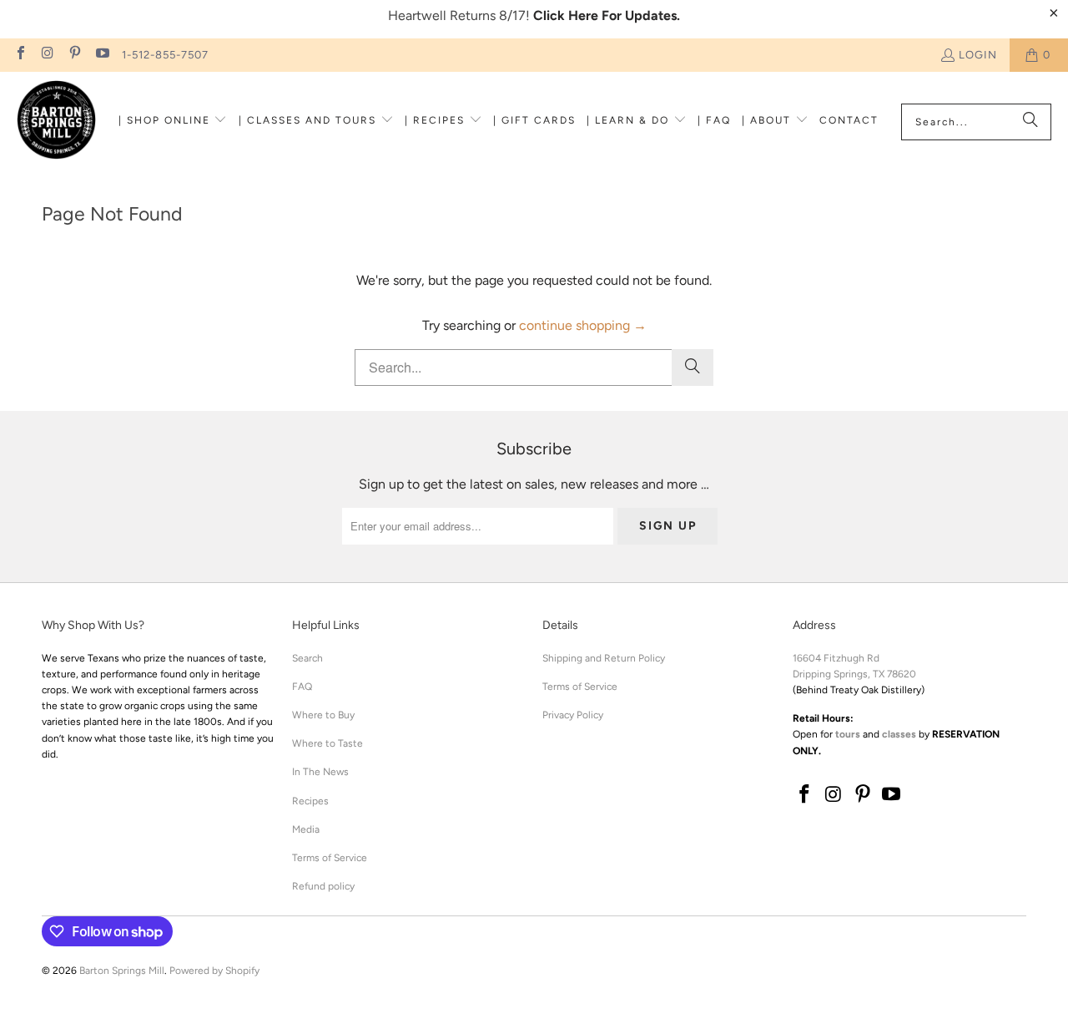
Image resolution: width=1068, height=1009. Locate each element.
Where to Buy (323, 715)
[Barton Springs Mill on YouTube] (100, 54)
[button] (173, 121)
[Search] (1030, 122)
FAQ (302, 686)
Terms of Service (329, 858)
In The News (320, 772)
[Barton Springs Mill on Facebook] (20, 54)
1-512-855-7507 (165, 54)
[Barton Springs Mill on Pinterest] (74, 54)
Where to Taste (327, 743)
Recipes (310, 801)
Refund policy (323, 886)
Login (978, 54)
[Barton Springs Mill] (56, 121)
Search (307, 658)
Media (306, 829)
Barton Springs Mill (121, 970)
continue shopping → (583, 325)
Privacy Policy (572, 715)
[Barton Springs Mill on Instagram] (46, 54)
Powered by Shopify (214, 970)
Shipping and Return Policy (603, 658)
